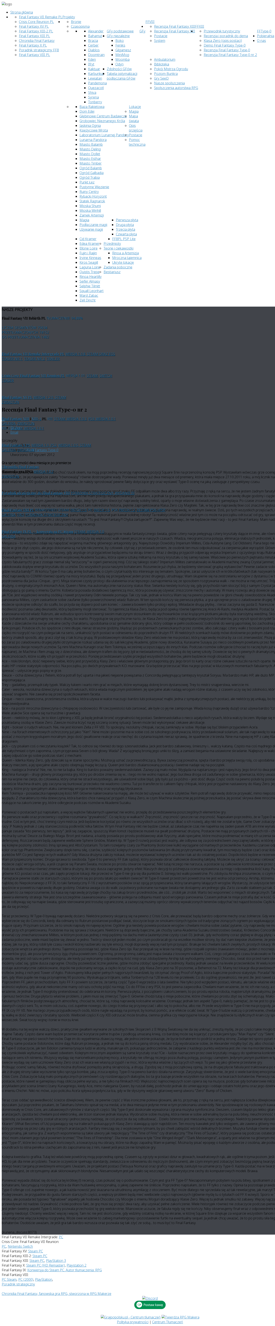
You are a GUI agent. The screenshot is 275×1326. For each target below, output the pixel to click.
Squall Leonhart (91, 290)
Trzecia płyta (125, 229)
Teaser (8, 380)
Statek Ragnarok (92, 201)
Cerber (93, 45)
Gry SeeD (161, 78)
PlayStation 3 (56, 1260)
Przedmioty (112, 243)
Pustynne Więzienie (94, 187)
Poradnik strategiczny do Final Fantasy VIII (36, 493)
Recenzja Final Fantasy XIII (174, 26)
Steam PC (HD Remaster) (45, 1265)
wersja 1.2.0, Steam (49, 397)
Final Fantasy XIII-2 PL (36, 31)
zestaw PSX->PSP (151, 510)
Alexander (96, 31)
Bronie (76, 21)
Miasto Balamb (91, 144)
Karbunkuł (96, 73)
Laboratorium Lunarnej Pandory (104, 135)
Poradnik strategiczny (46, 514)
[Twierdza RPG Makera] (180, 1317)
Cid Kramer (87, 238)
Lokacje (135, 106)
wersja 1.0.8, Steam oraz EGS (90, 354)
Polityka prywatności (132, 1322)
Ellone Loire (88, 248)
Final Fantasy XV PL (34, 26)
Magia (134, 111)
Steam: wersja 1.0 (89, 531)
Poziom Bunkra (166, 73)
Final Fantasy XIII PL (34, 35)
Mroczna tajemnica (127, 257)
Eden (92, 59)
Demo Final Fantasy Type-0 (225, 45)
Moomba (122, 59)
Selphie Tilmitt (89, 286)
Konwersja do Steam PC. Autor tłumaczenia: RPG (64, 1270)
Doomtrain (96, 54)
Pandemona (97, 83)
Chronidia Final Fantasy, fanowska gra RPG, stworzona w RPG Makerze (56, 1293)
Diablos (94, 50)
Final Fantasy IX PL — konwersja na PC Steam (37, 531)
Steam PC (35, 1251)
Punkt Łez (87, 182)
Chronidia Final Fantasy (37, 40)
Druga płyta (125, 224)
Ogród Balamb (90, 168)
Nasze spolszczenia (169, 83)
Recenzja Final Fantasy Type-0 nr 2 (230, 54)
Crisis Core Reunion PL (36, 21)
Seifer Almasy (89, 281)
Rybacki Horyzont (93, 196)
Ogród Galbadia (91, 172)
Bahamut (95, 35)
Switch (105, 375)
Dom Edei (86, 111)
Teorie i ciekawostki (118, 248)
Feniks (120, 45)
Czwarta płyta (126, 234)
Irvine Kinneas (90, 257)
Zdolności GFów (119, 69)
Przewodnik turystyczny (222, 31)
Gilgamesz (123, 50)
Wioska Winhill (90, 210)
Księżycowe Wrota (93, 130)
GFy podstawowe (120, 31)
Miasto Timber (90, 163)
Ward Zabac (88, 295)
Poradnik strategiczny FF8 (39, 50)
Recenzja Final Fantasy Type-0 (227, 50)
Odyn (119, 64)
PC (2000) (25, 1279)
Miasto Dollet (89, 153)
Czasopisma (80, 26)
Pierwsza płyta (127, 220)
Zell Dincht (87, 300)
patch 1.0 (78, 510)
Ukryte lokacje (123, 262)
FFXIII (199, 26)
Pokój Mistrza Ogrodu (171, 69)
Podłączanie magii (93, 224)
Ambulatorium (164, 59)
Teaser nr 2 (34, 358)
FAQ (20, 514)
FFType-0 (264, 31)
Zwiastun (10, 402)
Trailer (53, 358)
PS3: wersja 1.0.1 (102, 418)
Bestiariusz (112, 271)
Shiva (92, 92)
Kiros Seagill (88, 262)
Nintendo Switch (20, 1246)
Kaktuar (94, 69)
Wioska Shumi (90, 205)
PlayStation (43, 1279)
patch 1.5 (102, 510)
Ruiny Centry (89, 191)
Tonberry (95, 102)
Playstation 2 (76, 1265)
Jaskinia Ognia (90, 125)
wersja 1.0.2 (43, 471)
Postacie (135, 135)
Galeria (8, 423)
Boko (119, 40)
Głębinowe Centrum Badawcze (103, 116)
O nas (261, 40)
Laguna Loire (89, 267)
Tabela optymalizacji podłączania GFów (122, 76)
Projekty (68, 17)
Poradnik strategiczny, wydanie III (102, 493)
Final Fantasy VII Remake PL (40, 17)
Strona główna (21, 12)
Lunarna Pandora (93, 139)
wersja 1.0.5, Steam (74, 445)
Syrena (93, 97)
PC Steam (9, 1279)
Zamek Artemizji (91, 215)
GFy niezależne (118, 35)
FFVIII (149, 21)
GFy (142, 31)
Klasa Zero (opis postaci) (223, 40)
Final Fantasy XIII (15, 418)
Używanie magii (91, 229)
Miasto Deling (90, 149)
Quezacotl (96, 87)
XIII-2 (36, 418)
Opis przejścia (135, 128)
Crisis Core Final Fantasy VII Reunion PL (33, 375)
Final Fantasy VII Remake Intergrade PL (33, 354)
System (159, 40)
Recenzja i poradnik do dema (226, 35)
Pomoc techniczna (137, 142)
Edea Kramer (89, 243)
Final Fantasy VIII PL (34, 54)
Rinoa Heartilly (90, 276)
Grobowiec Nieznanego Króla (102, 120)
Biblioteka (161, 64)
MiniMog (122, 54)
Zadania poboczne (118, 267)
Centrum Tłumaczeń (167, 1322)
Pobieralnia (265, 35)
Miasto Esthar (90, 158)
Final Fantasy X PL (33, 45)
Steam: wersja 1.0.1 (27, 428)
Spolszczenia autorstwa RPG (176, 87)
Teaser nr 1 (12, 358)
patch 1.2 (127, 510)
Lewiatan (95, 78)
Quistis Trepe (89, 271)
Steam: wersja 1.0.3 (70, 418)
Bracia (93, 40)
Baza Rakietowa (91, 106)
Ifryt (91, 64)
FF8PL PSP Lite (124, 238)
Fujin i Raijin (88, 253)
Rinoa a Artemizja (125, 253)
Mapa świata (134, 118)
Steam (92, 375)
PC (61, 1237)
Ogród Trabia (89, 177)
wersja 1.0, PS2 (44, 445)
